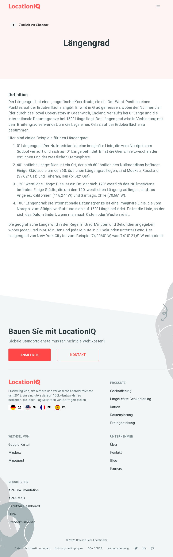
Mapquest (16, 461)
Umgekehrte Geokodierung (130, 399)
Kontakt (78, 355)
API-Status (17, 498)
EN (34, 407)
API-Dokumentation (23, 490)
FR (49, 407)
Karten (115, 407)
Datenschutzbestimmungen (32, 548)
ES (64, 407)
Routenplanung (121, 415)
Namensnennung (118, 548)
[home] (24, 6)
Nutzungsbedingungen (69, 548)
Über (113, 445)
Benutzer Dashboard (24, 506)
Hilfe (12, 514)
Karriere (116, 469)
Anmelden (29, 355)
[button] (158, 6)
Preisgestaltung (122, 423)
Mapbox (14, 453)
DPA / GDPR (95, 548)
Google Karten (19, 445)
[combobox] (15, 407)
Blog (113, 461)
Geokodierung (120, 391)
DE (19, 407)
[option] (30, 407)
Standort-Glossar (21, 522)
